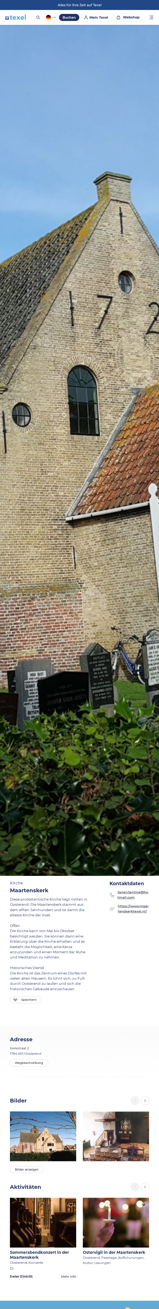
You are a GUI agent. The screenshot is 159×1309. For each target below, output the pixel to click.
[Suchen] (37, 17)
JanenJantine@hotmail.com (132, 895)
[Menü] (151, 18)
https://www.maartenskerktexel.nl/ (133, 909)
